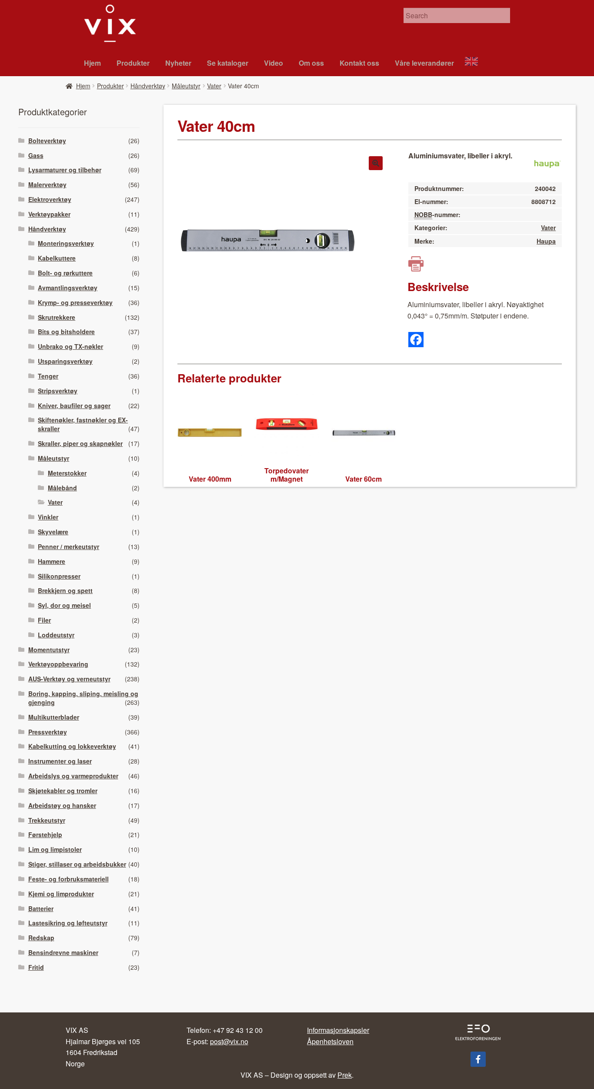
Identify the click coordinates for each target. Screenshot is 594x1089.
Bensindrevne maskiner (63, 952)
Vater (214, 85)
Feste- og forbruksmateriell (68, 879)
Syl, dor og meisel (64, 605)
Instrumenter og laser (60, 761)
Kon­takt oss (359, 63)
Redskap (41, 937)
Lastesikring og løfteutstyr (67, 922)
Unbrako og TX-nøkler (70, 346)
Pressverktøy (47, 731)
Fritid (36, 967)
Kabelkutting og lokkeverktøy (72, 746)
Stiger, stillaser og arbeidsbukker (77, 864)
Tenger (48, 376)
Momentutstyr (49, 649)
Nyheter (178, 63)
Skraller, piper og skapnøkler (80, 443)
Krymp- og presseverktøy (75, 302)
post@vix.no (229, 1041)
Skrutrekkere (56, 317)
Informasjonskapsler (338, 1030)
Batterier (40, 908)
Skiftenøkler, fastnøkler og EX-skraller (83, 424)
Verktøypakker (49, 214)
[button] (376, 163)
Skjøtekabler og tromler (62, 790)
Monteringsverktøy (66, 243)
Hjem (92, 63)
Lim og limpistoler (55, 849)
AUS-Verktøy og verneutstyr (69, 678)
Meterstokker (67, 473)
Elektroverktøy (49, 199)
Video (273, 63)
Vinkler (48, 517)
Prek (344, 1075)
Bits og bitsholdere (66, 331)
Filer (44, 620)
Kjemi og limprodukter (61, 893)
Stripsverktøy (57, 390)
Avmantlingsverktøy (67, 287)
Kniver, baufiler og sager (74, 405)
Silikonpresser (59, 576)
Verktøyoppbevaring (58, 664)
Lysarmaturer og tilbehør (64, 169)
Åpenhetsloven (330, 1041)
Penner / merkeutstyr (68, 546)
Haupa (546, 241)
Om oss (311, 63)
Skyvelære (53, 531)
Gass (35, 155)
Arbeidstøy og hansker (62, 805)
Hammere (51, 561)
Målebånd (62, 487)
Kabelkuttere (57, 258)
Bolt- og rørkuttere (65, 272)
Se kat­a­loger (227, 63)
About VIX (475, 62)
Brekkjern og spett (65, 590)
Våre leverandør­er (424, 63)
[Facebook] (416, 339)
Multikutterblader (53, 717)
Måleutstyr (186, 85)
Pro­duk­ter (133, 63)
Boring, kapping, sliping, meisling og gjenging (83, 698)
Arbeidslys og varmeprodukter (73, 775)
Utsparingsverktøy (65, 361)
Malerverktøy (47, 184)
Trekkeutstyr (46, 820)
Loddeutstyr (56, 634)
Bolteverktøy (47, 140)
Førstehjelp (45, 834)
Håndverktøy (147, 85)
